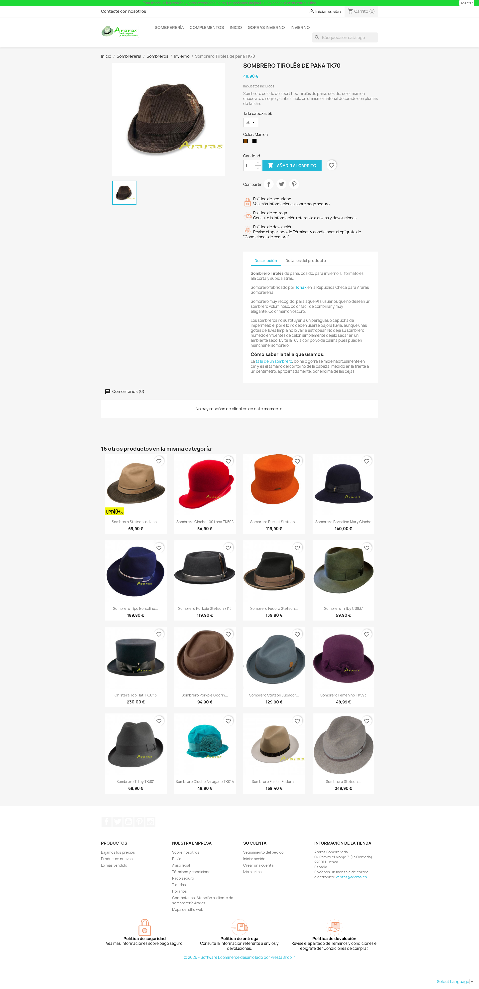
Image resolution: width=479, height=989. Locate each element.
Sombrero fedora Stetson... (274, 608)
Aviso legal (181, 865)
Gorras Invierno (266, 27)
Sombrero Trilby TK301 (136, 781)
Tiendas (179, 884)
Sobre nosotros (185, 852)
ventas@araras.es (351, 877)
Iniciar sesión (254, 858)
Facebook (107, 822)
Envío (176, 858)
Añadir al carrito (292, 165)
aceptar (467, 3)
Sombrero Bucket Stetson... (274, 521)
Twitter (117, 822)
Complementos (207, 27)
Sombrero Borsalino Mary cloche (343, 521)
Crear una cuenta (258, 865)
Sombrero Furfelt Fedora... (274, 781)
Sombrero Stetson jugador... (274, 695)
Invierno (300, 27)
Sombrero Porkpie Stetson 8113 (205, 608)
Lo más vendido (114, 865)
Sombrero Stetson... (343, 781)
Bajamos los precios (118, 852)
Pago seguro (183, 878)
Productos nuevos (117, 858)
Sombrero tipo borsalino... (135, 608)
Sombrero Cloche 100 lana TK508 (205, 521)
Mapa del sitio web (187, 909)
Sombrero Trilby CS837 (343, 608)
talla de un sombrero (274, 361)
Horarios (179, 891)
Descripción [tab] (265, 260)
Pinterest (294, 184)
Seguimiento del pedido (263, 852)
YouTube (128, 822)
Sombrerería (169, 27)
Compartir (269, 184)
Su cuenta (254, 843)
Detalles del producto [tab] (305, 260)
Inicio (236, 27)
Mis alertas (252, 871)
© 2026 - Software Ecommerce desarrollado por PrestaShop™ (239, 957)
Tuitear (281, 184)
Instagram (150, 822)
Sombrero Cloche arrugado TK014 (205, 781)
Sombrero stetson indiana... (136, 521)
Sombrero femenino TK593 (343, 695)
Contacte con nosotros (123, 11)
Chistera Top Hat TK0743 (136, 695)
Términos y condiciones (192, 871)
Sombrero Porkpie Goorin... (205, 695)
